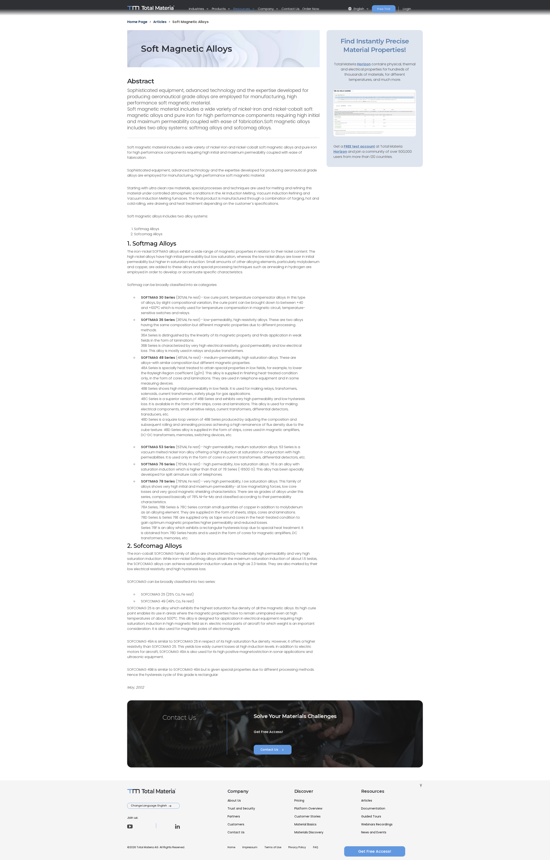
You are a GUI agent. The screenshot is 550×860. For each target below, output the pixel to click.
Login (407, 8)
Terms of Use (272, 847)
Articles (366, 800)
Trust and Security (241, 808)
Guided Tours (371, 816)
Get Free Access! (374, 851)
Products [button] (219, 8)
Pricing (299, 800)
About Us (234, 800)
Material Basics (305, 824)
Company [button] (266, 8)
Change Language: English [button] (149, 805)
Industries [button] (197, 8)
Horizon (340, 151)
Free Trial (383, 9)
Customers (236, 824)
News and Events (373, 832)
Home (231, 847)
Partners (234, 816)
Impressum (249, 847)
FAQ (315, 847)
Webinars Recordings (377, 824)
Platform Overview (308, 808)
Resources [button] (242, 8)
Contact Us (290, 8)
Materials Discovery (308, 832)
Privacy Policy (297, 847)
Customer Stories (307, 816)
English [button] (356, 8)
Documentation (373, 808)
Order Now (310, 8)
